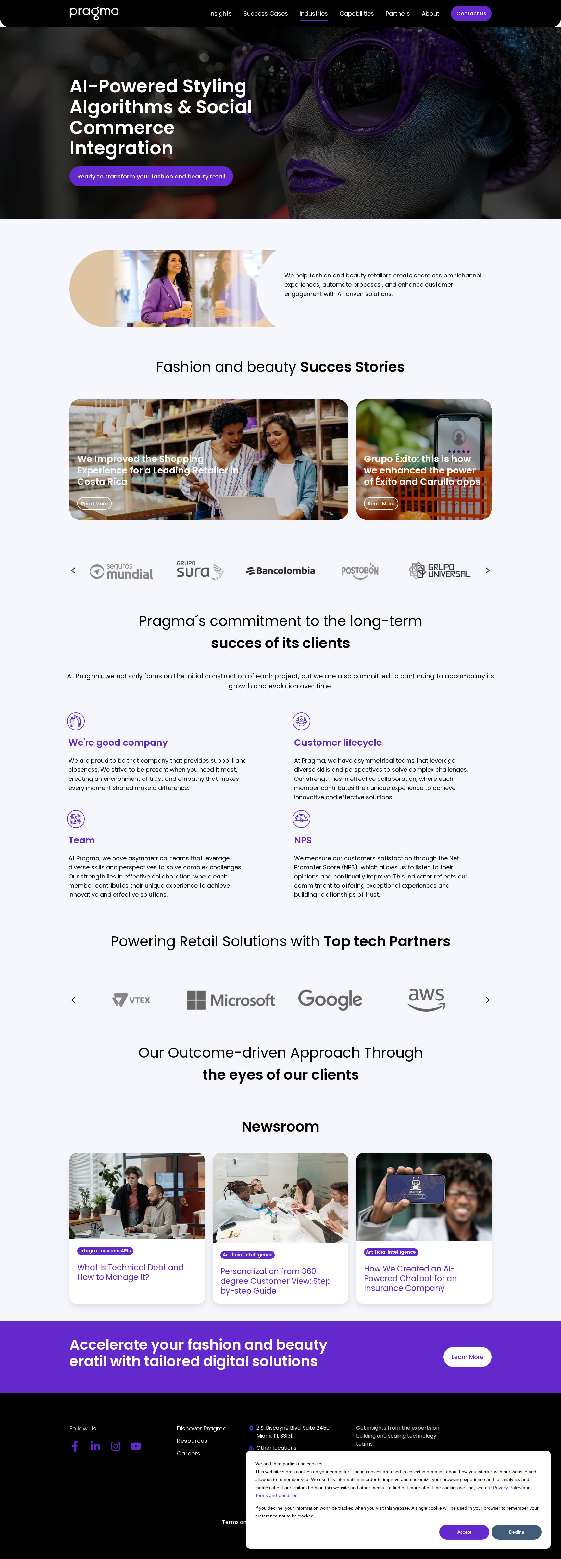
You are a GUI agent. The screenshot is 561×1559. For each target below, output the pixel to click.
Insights (220, 13)
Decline (516, 1532)
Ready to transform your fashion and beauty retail (151, 176)
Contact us (471, 13)
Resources (192, 1441)
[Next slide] (488, 570)
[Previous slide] (73, 1000)
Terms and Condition (276, 1495)
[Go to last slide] (73, 570)
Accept (464, 1532)
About (430, 13)
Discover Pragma (202, 1428)
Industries (314, 13)
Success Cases (265, 13)
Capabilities (357, 13)
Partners (398, 13)
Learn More (468, 1357)
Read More (94, 503)
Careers (188, 1453)
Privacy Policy (507, 1487)
